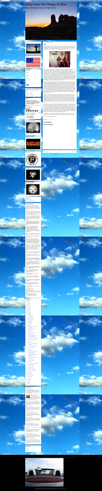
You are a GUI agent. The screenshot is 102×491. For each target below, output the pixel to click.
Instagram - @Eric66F (30, 95)
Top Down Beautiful (31, 364)
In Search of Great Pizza (30, 411)
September (30, 319)
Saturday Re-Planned (29, 433)
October (29, 318)
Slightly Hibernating (29, 417)
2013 (28, 378)
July (29, 322)
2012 (28, 379)
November (30, 316)
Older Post (74, 151)
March (29, 373)
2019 (28, 306)
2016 (28, 311)
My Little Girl (30, 331)
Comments (29, 450)
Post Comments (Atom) (62, 154)
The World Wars (30, 334)
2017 (28, 309)
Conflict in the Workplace (32, 370)
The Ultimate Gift (31, 358)
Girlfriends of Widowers (30, 389)
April (29, 372)
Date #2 (29, 348)
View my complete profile (30, 200)
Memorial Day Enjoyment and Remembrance (32, 336)
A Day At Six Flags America (32, 339)
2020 (28, 305)
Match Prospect (30, 367)
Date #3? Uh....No (31, 342)
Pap (28, 340)
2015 (28, 312)
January (29, 376)
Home (60, 151)
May (29, 325)
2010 (28, 381)
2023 (28, 302)
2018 (28, 308)
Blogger (65, 488)
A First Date (30, 361)
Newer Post (46, 151)
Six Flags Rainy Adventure (35, 394)
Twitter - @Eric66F (29, 93)
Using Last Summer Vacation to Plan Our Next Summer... (33, 355)
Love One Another (31, 347)
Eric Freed (29, 199)
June (29, 323)
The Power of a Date (31, 332)
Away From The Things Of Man (45, 4)
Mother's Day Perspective (32, 357)
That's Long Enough (29, 422)
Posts (28, 448)
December (30, 315)
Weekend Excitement (31, 368)
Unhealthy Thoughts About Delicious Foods (32, 352)
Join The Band (30, 350)
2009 (28, 382)
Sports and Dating (31, 360)
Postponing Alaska (29, 406)
